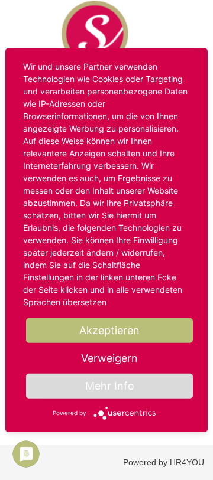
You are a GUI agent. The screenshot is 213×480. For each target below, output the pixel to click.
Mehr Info (109, 386)
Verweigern (109, 358)
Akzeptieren (109, 330)
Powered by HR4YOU (163, 462)
